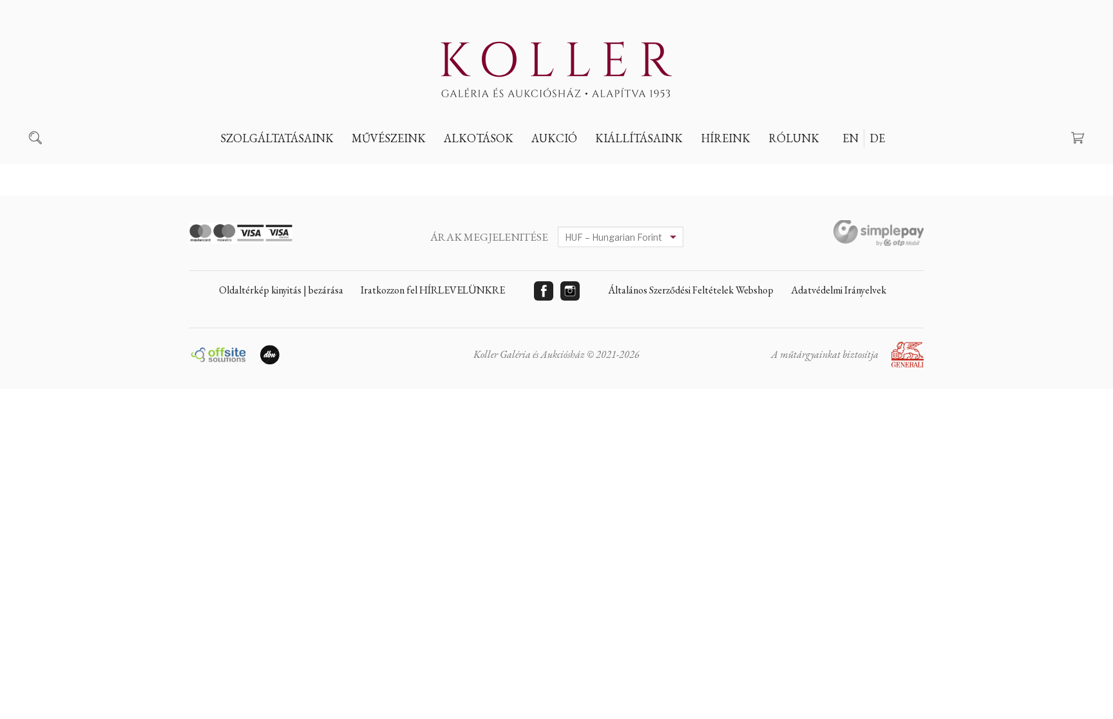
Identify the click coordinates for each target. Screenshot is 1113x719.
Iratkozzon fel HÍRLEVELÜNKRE (433, 290)
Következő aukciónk (595, 168)
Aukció (554, 138)
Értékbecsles (263, 168)
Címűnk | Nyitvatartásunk (844, 168)
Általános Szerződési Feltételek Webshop (691, 290)
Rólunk (793, 138)
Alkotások (478, 138)
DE (877, 138)
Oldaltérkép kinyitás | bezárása (281, 290)
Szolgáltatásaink (277, 138)
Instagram (570, 291)
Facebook (543, 291)
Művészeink (389, 138)
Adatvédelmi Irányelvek (838, 290)
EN (850, 138)
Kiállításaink (639, 138)
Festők (378, 168)
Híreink (725, 138)
